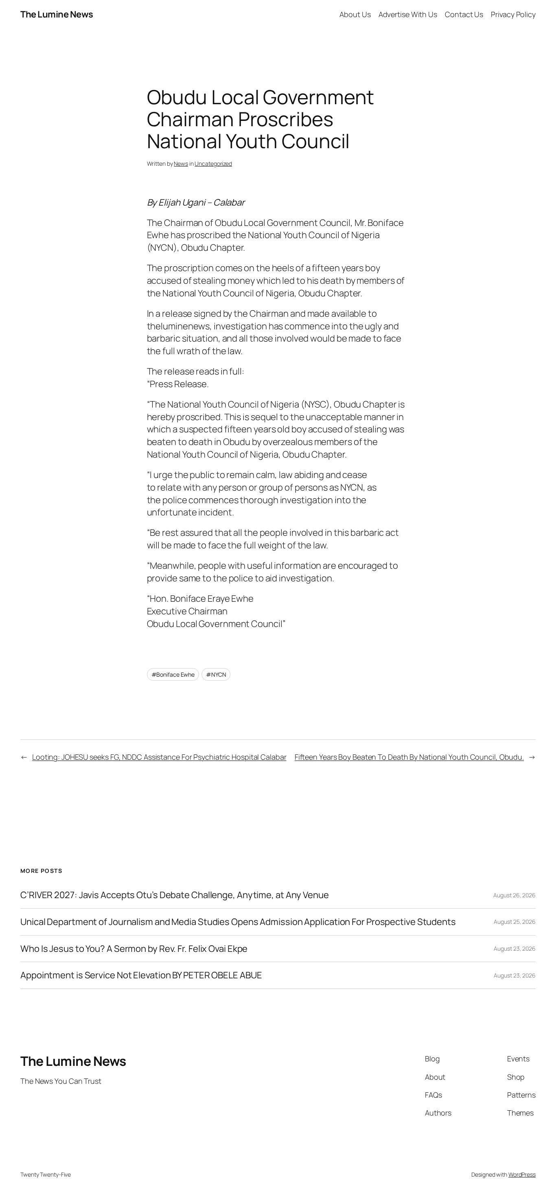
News (181, 163)
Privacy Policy (513, 14)
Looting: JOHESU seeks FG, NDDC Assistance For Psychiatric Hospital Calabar (159, 757)
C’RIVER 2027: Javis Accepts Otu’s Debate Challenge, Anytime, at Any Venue (174, 895)
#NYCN (216, 674)
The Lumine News (56, 14)
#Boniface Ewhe (173, 674)
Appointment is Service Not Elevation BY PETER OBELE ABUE (141, 975)
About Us (354, 14)
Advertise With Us (408, 14)
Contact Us (464, 14)
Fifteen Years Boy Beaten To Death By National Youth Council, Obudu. (409, 757)
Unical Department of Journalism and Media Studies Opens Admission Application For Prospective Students (238, 922)
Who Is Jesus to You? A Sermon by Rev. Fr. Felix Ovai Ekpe (133, 949)
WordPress (522, 1174)
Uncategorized (213, 163)
